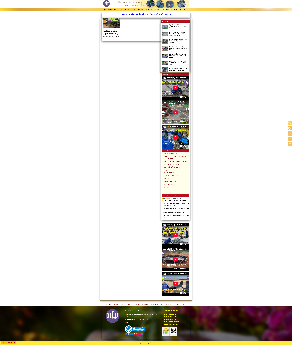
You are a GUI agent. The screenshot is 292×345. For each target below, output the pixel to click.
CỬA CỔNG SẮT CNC (169, 173)
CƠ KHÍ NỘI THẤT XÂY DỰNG (172, 167)
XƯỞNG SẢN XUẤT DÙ (166, 9)
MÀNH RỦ (115, 304)
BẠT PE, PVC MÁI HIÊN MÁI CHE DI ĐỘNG (175, 161)
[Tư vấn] (290, 133)
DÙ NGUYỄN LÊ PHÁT (165, 304)
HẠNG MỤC (131, 9)
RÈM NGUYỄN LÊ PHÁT (170, 181)
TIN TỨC (176, 9)
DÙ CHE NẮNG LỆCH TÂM (151, 304)
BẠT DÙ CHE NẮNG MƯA (170, 153)
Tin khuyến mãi (168, 184)
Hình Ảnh (166, 178)
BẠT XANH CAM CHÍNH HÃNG (172, 164)
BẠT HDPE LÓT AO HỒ (126, 304)
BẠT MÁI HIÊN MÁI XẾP (170, 193)
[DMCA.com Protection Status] (166, 331)
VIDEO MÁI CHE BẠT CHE (179, 304)
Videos (166, 190)
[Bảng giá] (290, 123)
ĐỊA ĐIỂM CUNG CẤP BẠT (171, 175)
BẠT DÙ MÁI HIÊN (138, 304)
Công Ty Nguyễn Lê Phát (170, 170)
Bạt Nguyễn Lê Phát (150, 343)
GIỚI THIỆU (108, 304)
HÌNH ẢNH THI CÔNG (150, 9)
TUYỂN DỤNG (140, 9)
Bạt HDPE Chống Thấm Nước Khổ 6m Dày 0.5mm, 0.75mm (175, 157)
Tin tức (166, 187)
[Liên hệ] (290, 138)
